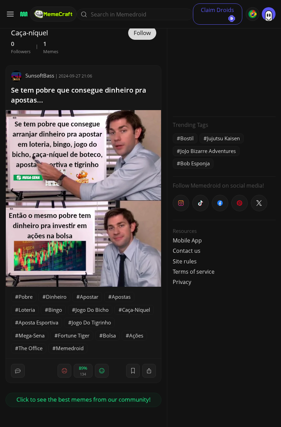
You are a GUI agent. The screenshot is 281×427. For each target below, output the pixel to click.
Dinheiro (56, 296)
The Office (30, 348)
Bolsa (109, 335)
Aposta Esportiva (38, 322)
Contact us (186, 250)
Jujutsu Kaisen (223, 138)
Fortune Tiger (73, 335)
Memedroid (70, 348)
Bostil (187, 138)
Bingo (55, 309)
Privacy (182, 282)
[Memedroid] (22, 14)
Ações (136, 335)
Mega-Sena (32, 335)
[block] (149, 371)
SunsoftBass (39, 75)
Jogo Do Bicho (92, 309)
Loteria (27, 309)
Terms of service (194, 271)
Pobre (26, 296)
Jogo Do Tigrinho (91, 322)
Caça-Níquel (136, 309)
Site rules (185, 261)
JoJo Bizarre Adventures (208, 150)
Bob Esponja (195, 163)
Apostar (89, 296)
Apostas (121, 296)
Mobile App (187, 240)
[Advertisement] (224, 68)
